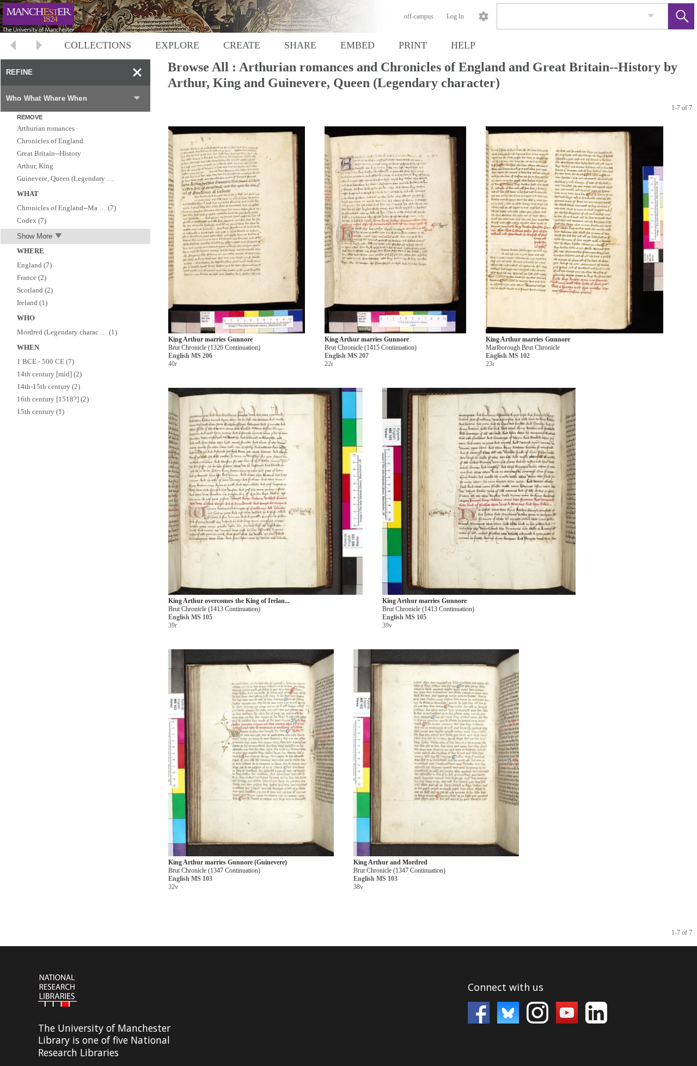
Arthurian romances (46, 128)
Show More (34, 236)
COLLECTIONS (97, 45)
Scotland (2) (35, 290)
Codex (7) (31, 220)
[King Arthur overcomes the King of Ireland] (265, 491)
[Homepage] (205, 16)
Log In (455, 16)
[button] (681, 16)
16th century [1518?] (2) (53, 399)
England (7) (34, 265)
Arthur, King (35, 166)
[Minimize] (137, 72)
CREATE (241, 45)
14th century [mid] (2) (49, 374)
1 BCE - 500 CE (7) (45, 361)
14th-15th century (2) (48, 386)
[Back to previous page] (13, 46)
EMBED (357, 45)
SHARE (300, 45)
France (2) (31, 277)
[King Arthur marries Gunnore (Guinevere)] (251, 753)
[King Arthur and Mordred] (436, 753)
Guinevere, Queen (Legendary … (65, 178)
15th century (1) (40, 411)
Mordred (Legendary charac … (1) (67, 332)
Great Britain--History (49, 153)
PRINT (413, 45)
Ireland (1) (32, 303)
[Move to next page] (39, 46)
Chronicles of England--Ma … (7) (66, 208)
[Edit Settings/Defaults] (483, 16)
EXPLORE (177, 45)
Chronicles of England (50, 141)
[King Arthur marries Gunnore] (236, 230)
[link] (651, 16)
